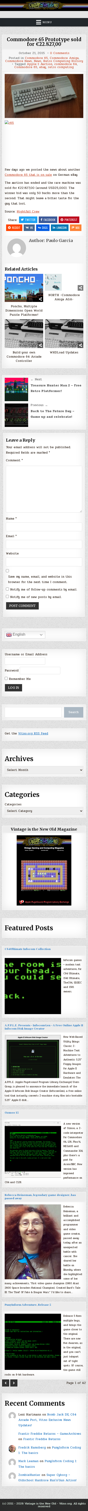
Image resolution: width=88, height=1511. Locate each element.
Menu (47, 22)
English (18, 635)
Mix (78, 228)
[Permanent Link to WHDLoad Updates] (64, 333)
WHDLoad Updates (64, 352)
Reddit (16, 228)
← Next (36, 379)
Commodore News (18, 61)
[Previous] (5, 1382)
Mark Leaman (28, 1461)
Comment (14, 460)
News (37, 61)
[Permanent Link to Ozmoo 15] (33, 1150)
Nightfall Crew (28, 211)
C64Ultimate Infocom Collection (28, 949)
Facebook (49, 220)
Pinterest (71, 220)
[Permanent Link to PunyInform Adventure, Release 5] (33, 1342)
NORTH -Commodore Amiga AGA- (64, 297)
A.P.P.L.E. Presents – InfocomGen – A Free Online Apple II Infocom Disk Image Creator (44, 1027)
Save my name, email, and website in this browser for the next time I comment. (40, 579)
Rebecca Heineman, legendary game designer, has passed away (40, 1196)
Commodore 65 (36, 58)
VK (31, 228)
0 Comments (59, 53)
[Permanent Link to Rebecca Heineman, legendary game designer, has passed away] (33, 1241)
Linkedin (62, 228)
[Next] (13, 1382)
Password (12, 670)
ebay (42, 67)
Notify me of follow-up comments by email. (43, 589)
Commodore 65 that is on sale (28, 174)
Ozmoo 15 (12, 1113)
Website (12, 553)
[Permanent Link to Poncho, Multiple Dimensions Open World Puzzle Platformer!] (24, 288)
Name (11, 518)
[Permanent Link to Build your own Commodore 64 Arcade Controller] (24, 333)
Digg (45, 228)
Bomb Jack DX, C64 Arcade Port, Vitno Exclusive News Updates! (47, 1420)
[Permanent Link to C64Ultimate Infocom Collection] (33, 986)
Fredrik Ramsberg (32, 1447)
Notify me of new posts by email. (36, 597)
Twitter (30, 220)
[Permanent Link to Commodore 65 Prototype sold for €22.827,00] (44, 96)
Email (11, 536)
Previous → (39, 405)
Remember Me (19, 679)
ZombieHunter (29, 1475)
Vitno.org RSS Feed (33, 733)
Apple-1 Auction (39, 64)
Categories (13, 804)
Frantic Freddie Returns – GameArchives (49, 1433)
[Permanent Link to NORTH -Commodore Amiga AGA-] (64, 282)
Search (74, 712)
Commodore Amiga (64, 58)
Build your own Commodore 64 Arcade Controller (24, 356)
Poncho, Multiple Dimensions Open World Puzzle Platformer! (23, 310)
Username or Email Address (26, 654)
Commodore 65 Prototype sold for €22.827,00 (44, 42)
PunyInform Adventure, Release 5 (28, 1305)
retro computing (61, 67)
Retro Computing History (63, 61)
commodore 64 (65, 64)
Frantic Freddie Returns (42, 1439)
